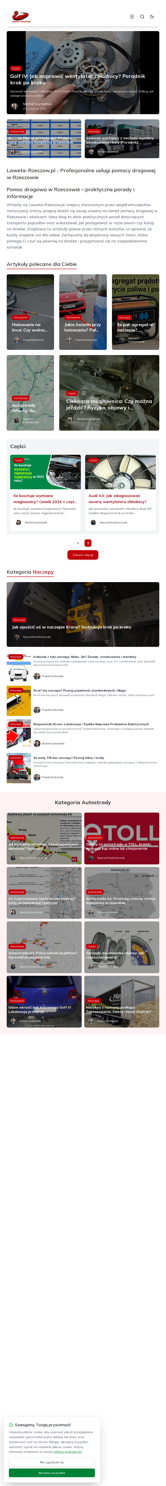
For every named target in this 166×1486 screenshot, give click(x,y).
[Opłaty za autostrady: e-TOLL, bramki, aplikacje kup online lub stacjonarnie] (121, 838)
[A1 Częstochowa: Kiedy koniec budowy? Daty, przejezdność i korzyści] (44, 893)
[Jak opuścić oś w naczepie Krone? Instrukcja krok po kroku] (83, 614)
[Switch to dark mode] (152, 17)
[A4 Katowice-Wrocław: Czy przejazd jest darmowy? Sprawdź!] (44, 838)
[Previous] (78, 543)
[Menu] (132, 16)
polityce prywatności (67, 1452)
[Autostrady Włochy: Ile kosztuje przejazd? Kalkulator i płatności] (30, 393)
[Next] (88, 543)
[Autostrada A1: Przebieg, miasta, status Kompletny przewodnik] (121, 893)
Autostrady (17, 131)
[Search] (142, 16)
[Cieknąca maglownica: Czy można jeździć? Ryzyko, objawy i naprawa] (109, 393)
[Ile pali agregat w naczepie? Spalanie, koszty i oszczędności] (136, 312)
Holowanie (20, 317)
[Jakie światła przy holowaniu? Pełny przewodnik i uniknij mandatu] (83, 312)
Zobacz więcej (83, 555)
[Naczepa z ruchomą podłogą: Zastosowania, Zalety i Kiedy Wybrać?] (121, 1002)
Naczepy (93, 131)
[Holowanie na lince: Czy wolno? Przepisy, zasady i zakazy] (30, 312)
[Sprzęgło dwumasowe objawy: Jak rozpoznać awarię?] (121, 947)
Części (16, 68)
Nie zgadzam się (52, 1462)
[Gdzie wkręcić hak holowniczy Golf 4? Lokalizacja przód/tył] (44, 1002)
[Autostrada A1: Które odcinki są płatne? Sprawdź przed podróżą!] (44, 947)
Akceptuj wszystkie (51, 1473)
